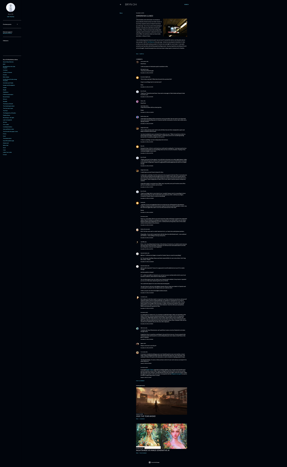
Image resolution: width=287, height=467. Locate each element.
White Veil (5, 145)
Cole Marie (143, 296)
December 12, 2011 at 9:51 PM (147, 96)
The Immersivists (7, 138)
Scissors (5, 99)
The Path (5, 110)
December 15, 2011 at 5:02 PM (147, 212)
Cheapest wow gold (176, 374)
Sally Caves (143, 327)
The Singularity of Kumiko (9, 113)
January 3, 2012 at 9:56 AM (146, 363)
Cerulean (5, 70)
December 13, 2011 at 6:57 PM (147, 153)
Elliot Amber (6, 77)
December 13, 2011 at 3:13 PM (147, 141)
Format (5, 154)
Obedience (5, 92)
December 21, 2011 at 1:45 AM (147, 339)
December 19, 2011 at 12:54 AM (147, 292)
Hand (4, 136)
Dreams (5, 74)
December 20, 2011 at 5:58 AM (147, 323)
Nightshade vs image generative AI (153, 450)
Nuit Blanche (150, 42)
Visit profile (10, 16)
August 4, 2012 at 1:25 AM (146, 377)
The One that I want (8, 108)
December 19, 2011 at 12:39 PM (147, 308)
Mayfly (4, 89)
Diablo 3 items (150, 369)
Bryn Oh (131, 4)
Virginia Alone (6, 115)
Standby (5, 101)
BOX (4, 64)
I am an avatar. (143, 61)
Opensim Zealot (144, 253)
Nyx (141, 146)
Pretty (4, 133)
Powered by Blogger (155, 462)
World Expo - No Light (8, 117)
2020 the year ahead (146, 416)
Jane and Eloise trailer (8, 129)
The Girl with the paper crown (10, 131)
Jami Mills (142, 241)
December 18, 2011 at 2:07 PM (147, 249)
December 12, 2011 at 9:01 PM (147, 72)
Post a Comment (140, 380)
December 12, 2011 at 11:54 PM (147, 112)
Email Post (142, 53)
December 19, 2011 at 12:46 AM (147, 261)
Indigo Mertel (143, 127)
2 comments (142, 418)
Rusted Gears (6, 96)
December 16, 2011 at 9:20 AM (147, 225)
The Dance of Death (8, 103)
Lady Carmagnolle (7, 120)
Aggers (142, 343)
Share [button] (121, 13)
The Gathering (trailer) (8, 106)
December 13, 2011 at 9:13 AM (147, 123)
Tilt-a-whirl (6, 124)
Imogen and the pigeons (9, 85)
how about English (144, 76)
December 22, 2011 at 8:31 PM (147, 347)
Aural (4, 147)
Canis (4, 150)
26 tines (5, 122)
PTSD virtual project (8, 94)
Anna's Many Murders (8, 61)
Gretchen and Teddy (8, 83)
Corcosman (143, 351)
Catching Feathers (7, 126)
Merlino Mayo (143, 116)
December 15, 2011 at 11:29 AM (147, 198)
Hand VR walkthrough (8, 140)
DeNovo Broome (144, 229)
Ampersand (6, 143)
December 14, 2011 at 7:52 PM (147, 187)
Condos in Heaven (7, 72)
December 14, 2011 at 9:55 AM (147, 165)
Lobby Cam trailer (7, 152)
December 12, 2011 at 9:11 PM (147, 86)
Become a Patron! (7, 33)
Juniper (5, 87)
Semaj (142, 202)
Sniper (142, 100)
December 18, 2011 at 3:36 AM (147, 237)
